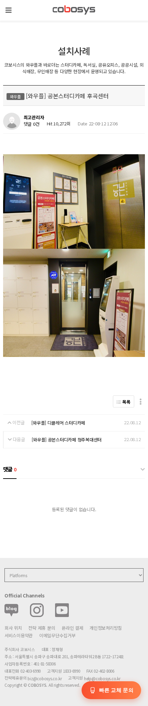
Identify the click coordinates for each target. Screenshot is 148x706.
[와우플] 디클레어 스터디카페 (58, 422)
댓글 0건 (32, 124)
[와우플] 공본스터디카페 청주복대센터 (67, 439)
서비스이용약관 (18, 635)
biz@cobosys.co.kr (45, 679)
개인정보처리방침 (105, 628)
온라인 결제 (72, 628)
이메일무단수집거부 (57, 635)
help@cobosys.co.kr (102, 679)
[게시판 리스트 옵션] (140, 401)
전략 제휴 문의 (41, 628)
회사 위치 (13, 628)
